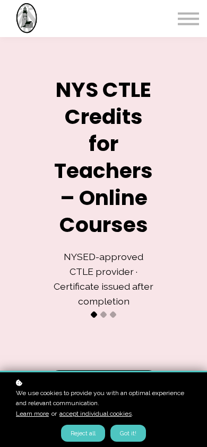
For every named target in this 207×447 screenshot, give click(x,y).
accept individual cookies (95, 413)
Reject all (83, 433)
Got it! (128, 433)
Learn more (32, 413)
